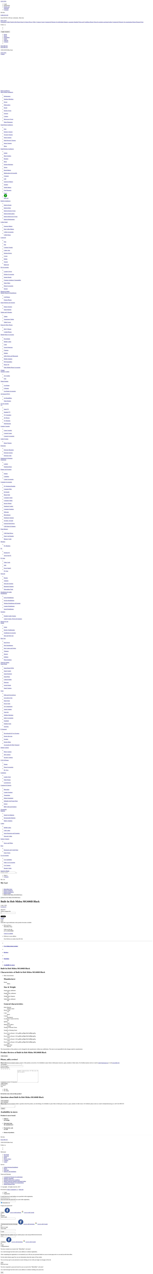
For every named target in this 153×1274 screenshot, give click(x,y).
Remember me (6, 1202)
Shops (5, 36)
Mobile (21, 1234)
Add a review (4, 1056)
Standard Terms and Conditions (12, 1180)
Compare (6, 9)
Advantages (4, 1064)
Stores (5, 1157)
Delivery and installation (10, 1171)
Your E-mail (4, 1217)
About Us (6, 1156)
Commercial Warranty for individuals (13, 1177)
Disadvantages (4, 1066)
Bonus (5, 1168)
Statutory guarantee (9, 1178)
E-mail (17, 1196)
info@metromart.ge (103, 1063)
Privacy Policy (7, 1159)
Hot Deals (6, 1154)
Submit (3, 1108)
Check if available (8, 933)
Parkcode (21, 1189)
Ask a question (4, 1100)
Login (2, 1212)
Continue (3, 1242)
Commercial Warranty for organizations (14, 1182)
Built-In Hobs (7, 893)
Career (5, 1162)
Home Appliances (8, 890)
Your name (3, 1228)
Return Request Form (9, 1184)
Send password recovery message (9, 1224)
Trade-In (6, 40)
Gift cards (6, 1170)
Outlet (5, 39)
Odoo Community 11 (12, 1189)
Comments (9, 1082)
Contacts (6, 41)
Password (15, 1199)
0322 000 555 (4, 47)
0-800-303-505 (4, 15)
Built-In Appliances (9, 892)
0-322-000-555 (115, 1063)
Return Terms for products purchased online (15, 1181)
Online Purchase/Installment (11, 1167)
